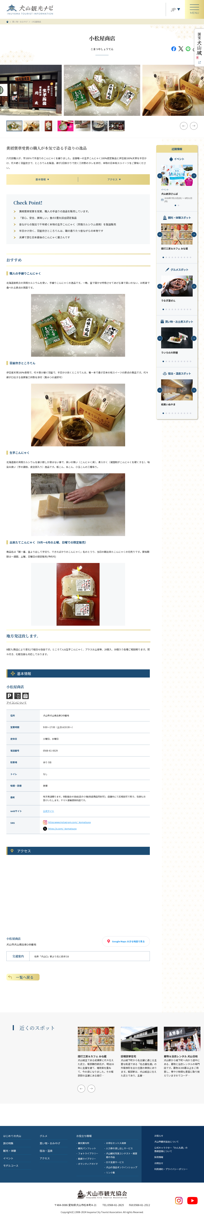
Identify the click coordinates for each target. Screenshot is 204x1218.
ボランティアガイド (88, 1163)
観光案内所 (83, 1143)
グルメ (43, 1136)
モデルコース (10, 1165)
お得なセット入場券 (116, 1143)
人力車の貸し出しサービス (119, 1148)
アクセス (45, 1158)
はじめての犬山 (12, 1136)
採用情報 (158, 1157)
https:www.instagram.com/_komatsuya (69, 822)
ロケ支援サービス (115, 1162)
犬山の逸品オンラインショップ (121, 1167)
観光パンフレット (87, 1148)
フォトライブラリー (88, 1153)
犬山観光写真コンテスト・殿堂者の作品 (121, 1155)
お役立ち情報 (84, 1136)
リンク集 (110, 1172)
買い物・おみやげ (20, 21)
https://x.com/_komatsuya (62, 828)
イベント (8, 1158)
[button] (184, 126)
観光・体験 (9, 1151)
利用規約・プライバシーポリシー (171, 1169)
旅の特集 (8, 1143)
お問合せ (158, 1163)
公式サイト (48, 811)
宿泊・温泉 (46, 1151)
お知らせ (158, 1135)
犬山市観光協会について (166, 1141)
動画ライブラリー (87, 1158)
